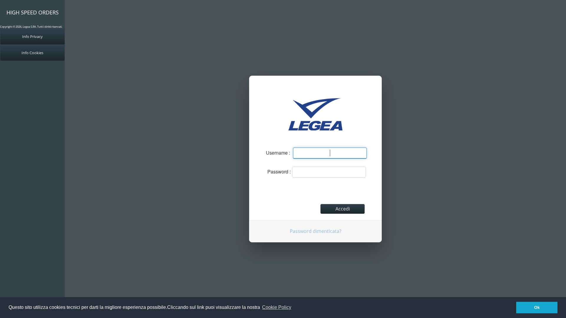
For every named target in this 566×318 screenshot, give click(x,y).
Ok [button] (537, 307)
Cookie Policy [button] (276, 307)
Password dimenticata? (315, 231)
